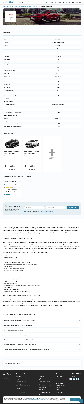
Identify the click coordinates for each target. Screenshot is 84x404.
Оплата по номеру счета (44, 381)
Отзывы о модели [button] (58, 27)
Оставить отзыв (59, 376)
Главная (5, 6)
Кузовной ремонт (20, 390)
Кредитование (42, 387)
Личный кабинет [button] (61, 2)
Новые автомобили (12, 6)
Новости (58, 389)
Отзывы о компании (60, 379)
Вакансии (58, 387)
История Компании (60, 385)
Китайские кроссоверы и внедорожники (25, 379)
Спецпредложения (44, 392)
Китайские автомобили (21, 381)
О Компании (59, 383)
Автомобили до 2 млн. (21, 378)
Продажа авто (42, 394)
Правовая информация (7, 380)
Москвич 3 (34, 6)
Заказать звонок (73, 207)
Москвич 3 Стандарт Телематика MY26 (11, 153)
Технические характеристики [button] (34, 27)
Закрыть (75, 399)
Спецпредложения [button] (69, 27)
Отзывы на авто (59, 378)
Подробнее (12, 169)
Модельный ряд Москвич (25, 6)
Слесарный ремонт (20, 392)
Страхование (42, 389)
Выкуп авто (41, 379)
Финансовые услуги (45, 385)
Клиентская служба (73, 381)
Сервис (18, 388)
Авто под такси (19, 376)
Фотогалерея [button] (47, 27)
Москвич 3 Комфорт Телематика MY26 (31, 153)
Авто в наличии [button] (7, 27)
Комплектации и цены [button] (19, 27)
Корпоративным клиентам (45, 378)
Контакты (58, 396)
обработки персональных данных (45, 211)
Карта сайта (59, 392)
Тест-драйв (41, 376)
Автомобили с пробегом (23, 385)
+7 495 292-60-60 (75, 2)
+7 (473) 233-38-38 (11, 189)
